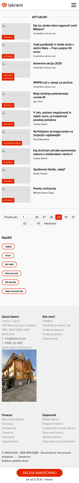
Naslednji (50, 223)
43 (38, 223)
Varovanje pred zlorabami (58, 441)
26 (36, 217)
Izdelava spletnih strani (15, 460)
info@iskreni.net (15, 338)
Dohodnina (9, 428)
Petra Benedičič (41, 139)
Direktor (47, 320)
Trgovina (7, 432)
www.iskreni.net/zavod (16, 347)
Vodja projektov (52, 334)
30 (66, 217)
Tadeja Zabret (40, 124)
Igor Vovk (38, 101)
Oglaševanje (10, 441)
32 (24, 223)
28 (51, 217)
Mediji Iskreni (51, 419)
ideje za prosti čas (14, 291)
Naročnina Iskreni (13, 419)
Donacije (7, 423)
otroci (8, 255)
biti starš (9, 264)
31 (73, 217)
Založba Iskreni (52, 436)
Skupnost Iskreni (53, 432)
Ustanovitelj (50, 338)
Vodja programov (53, 329)
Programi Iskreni (52, 423)
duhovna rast (11, 273)
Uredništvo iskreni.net (44, 33)
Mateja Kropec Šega (43, 192)
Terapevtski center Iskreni (59, 428)
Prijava (64, 5)
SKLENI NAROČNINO (40, 473)
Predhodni (11, 217)
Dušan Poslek (40, 173)
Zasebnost (24, 456)
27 (44, 217)
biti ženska (10, 282)
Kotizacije (8, 436)
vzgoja (8, 246)
